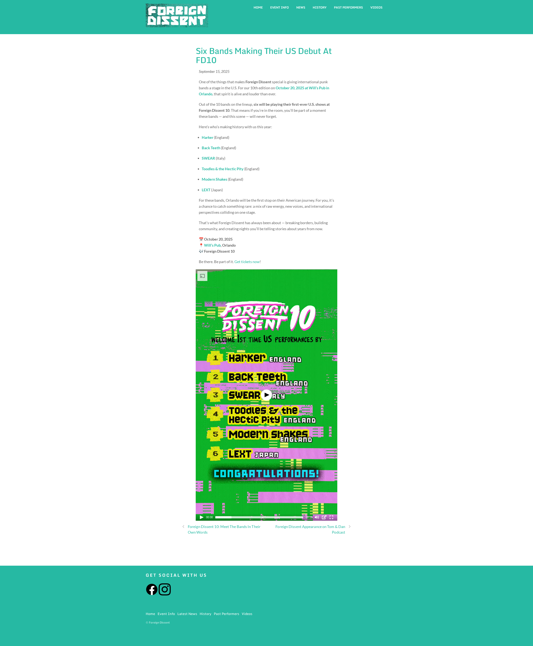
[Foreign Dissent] (177, 24)
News (300, 7)
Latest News (187, 613)
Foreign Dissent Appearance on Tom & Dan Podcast (310, 529)
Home (258, 7)
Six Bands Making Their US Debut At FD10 (264, 55)
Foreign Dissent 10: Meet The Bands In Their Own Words (224, 529)
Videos (376, 7)
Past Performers (348, 7)
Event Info (279, 7)
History (319, 7)
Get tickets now (247, 261)
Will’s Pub (212, 245)
